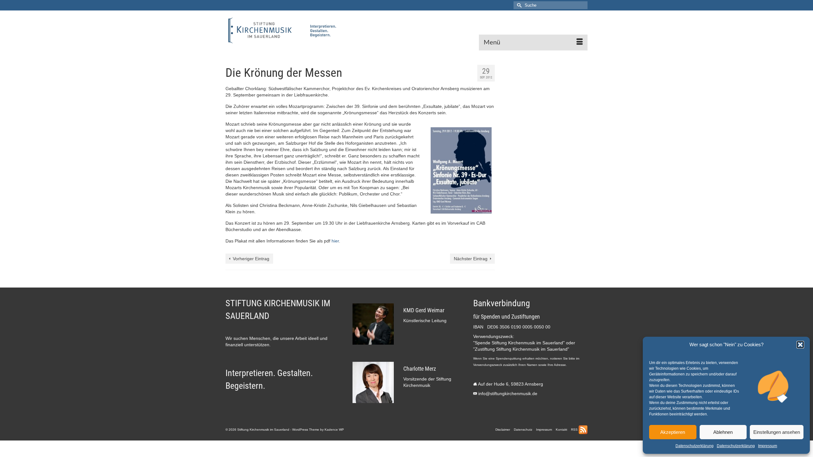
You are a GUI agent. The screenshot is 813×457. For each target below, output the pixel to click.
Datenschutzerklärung (694, 446)
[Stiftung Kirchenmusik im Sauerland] (282, 30)
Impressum (767, 446)
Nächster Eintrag (470, 258)
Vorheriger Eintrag (251, 258)
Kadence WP (334, 429)
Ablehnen (723, 432)
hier (335, 240)
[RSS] (583, 429)
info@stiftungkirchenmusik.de (507, 393)
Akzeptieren (672, 432)
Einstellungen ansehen (776, 432)
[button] (800, 344)
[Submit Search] (518, 5)
